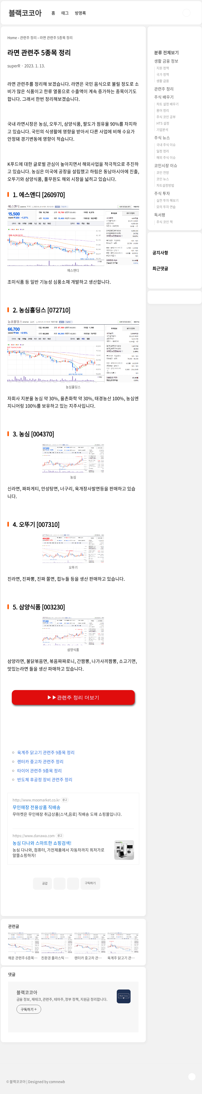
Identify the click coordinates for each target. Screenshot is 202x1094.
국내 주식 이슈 (166, 144)
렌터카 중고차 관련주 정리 (40, 761)
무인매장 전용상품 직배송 (37, 807)
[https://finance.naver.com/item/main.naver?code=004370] (73, 446)
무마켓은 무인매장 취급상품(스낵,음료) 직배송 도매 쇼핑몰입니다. (67, 814)
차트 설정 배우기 (167, 104)
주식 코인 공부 (166, 116)
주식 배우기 (164, 97)
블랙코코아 (25, 12)
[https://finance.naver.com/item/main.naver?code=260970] (73, 207)
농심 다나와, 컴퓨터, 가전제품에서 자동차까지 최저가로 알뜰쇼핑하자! (58, 852)
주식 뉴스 (162, 137)
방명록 (80, 13)
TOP (192, 1077)
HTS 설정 (162, 123)
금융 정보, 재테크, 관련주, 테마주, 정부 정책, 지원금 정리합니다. (62, 999)
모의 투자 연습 (166, 206)
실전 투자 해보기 (167, 200)
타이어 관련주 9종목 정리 (39, 770)
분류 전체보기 (166, 52)
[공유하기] (59, 884)
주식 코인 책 (164, 221)
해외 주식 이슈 (166, 157)
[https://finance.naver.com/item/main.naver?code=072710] (73, 322)
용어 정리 (162, 110)
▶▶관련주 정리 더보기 (73, 697)
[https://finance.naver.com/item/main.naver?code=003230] (73, 619)
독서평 (159, 215)
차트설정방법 (165, 185)
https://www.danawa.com (34, 836)
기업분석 (162, 129)
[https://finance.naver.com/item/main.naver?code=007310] (73, 536)
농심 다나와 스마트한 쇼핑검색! (42, 843)
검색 (186, 13)
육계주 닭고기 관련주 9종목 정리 (46, 752)
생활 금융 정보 (166, 61)
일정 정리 (162, 151)
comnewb (57, 1081)
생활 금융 (162, 80)
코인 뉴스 (162, 178)
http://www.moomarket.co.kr (36, 800)
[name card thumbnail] (124, 996)
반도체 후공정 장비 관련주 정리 (44, 779)
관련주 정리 (164, 89)
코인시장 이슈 (165, 165)
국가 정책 (162, 74)
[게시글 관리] (73, 884)
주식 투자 (162, 193)
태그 (65, 13)
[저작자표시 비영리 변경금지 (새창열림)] (107, 882)
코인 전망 (162, 172)
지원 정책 (162, 68)
